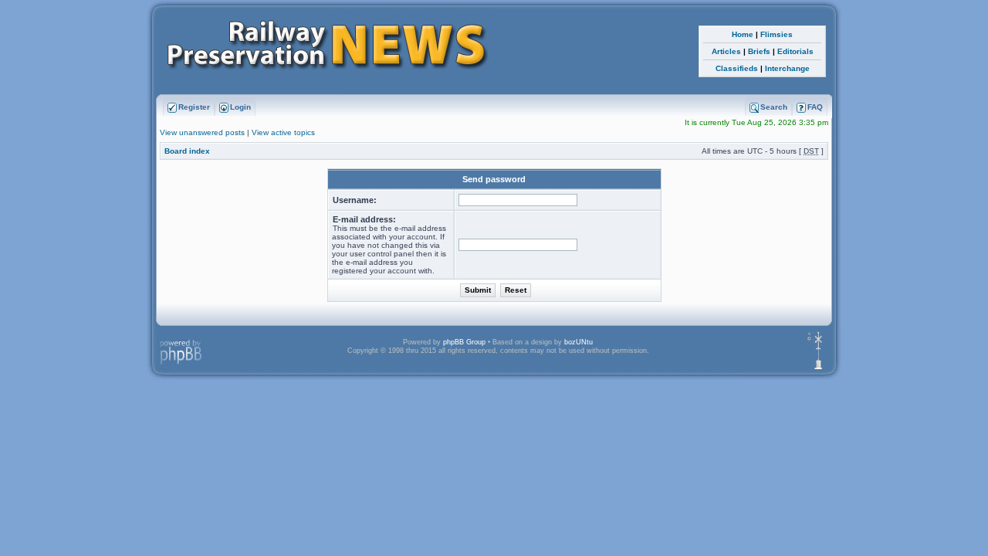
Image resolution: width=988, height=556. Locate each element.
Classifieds (737, 68)
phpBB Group (464, 342)
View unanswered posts (202, 132)
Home (742, 34)
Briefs (759, 51)
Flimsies (776, 34)
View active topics (283, 132)
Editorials (795, 51)
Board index (187, 151)
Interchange (787, 68)
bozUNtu (578, 342)
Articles (726, 51)
